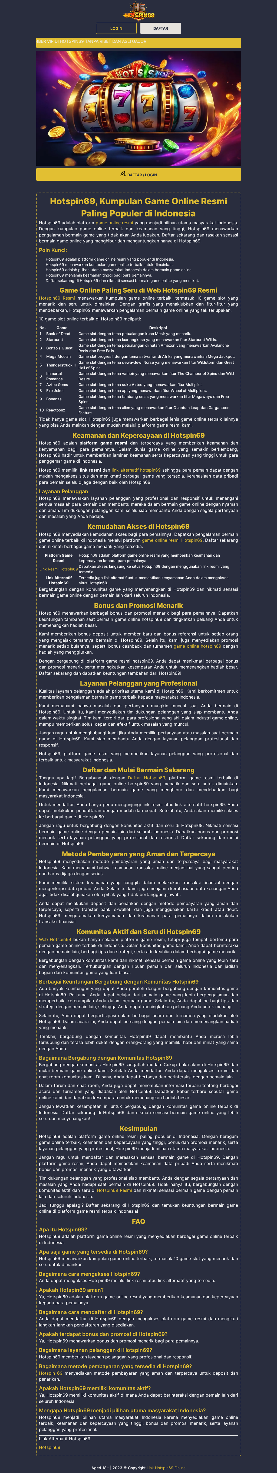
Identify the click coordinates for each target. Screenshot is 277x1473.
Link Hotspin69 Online (166, 1467)
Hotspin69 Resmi (57, 298)
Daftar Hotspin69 (146, 777)
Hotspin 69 (50, 1373)
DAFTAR (160, 28)
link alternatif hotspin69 (136, 470)
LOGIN (116, 28)
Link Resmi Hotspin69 (58, 569)
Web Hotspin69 (55, 939)
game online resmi (114, 222)
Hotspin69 (49, 1447)
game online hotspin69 (197, 646)
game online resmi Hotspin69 (172, 540)
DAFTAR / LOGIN (141, 175)
